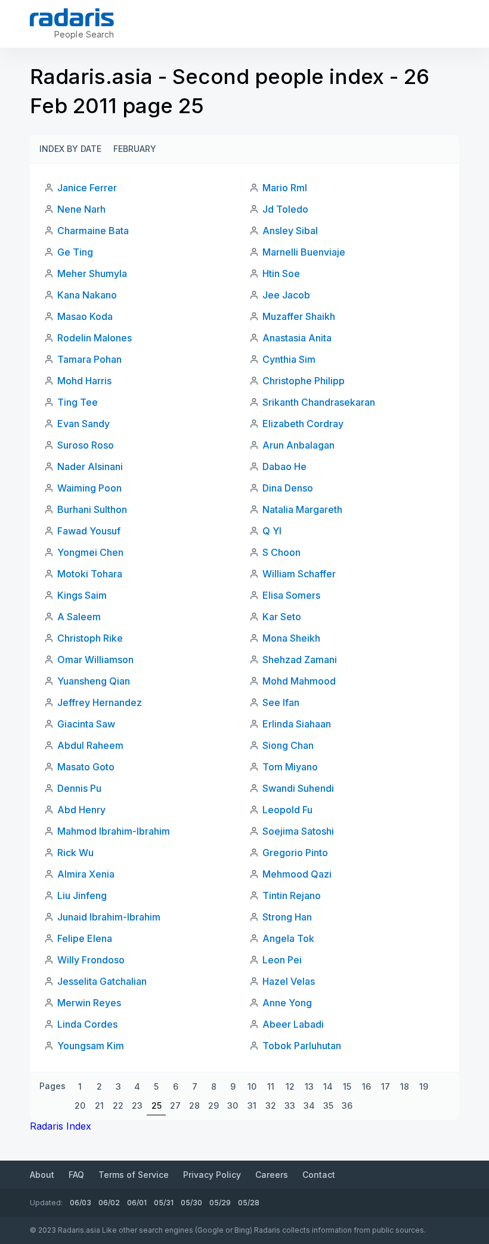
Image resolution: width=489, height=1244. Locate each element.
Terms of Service (133, 1175)
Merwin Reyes (89, 1003)
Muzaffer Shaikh (298, 316)
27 (175, 1105)
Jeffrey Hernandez (99, 702)
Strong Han (287, 917)
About (42, 1175)
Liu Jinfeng (82, 895)
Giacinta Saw (86, 724)
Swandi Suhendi (298, 788)
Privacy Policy (212, 1175)
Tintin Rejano (291, 895)
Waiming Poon (89, 488)
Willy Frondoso (91, 960)
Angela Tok (288, 938)
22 (118, 1105)
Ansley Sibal (290, 231)
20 (80, 1105)
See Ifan (280, 702)
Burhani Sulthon (92, 509)
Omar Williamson (95, 659)
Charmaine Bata (93, 231)
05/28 (248, 1202)
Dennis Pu (79, 788)
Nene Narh (81, 209)
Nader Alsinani (90, 466)
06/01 (137, 1202)
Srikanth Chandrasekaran (318, 402)
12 (290, 1086)
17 (385, 1086)
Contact (318, 1175)
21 (99, 1105)
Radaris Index (60, 1126)
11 (270, 1086)
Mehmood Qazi (297, 874)
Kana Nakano (87, 295)
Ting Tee (77, 402)
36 (347, 1105)
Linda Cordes (87, 1024)
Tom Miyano (290, 767)
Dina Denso (287, 488)
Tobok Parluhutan (301, 1046)
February (134, 149)
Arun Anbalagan (298, 445)
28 (194, 1105)
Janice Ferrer (87, 188)
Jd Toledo (285, 209)
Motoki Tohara (89, 574)
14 (328, 1086)
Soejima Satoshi (298, 831)
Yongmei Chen (90, 552)
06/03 (80, 1202)
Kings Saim (82, 595)
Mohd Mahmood (299, 681)
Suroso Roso (85, 445)
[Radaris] (72, 17)
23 (137, 1105)
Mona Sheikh (291, 638)
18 (404, 1086)
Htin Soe (281, 273)
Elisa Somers (291, 595)
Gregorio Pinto (295, 853)
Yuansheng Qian (93, 681)
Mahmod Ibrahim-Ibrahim (113, 831)
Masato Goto (85, 767)
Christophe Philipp (303, 381)
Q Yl (271, 531)
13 (309, 1086)
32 (270, 1105)
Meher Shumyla (92, 273)
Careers (271, 1175)
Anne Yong (287, 1003)
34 (309, 1105)
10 (251, 1086)
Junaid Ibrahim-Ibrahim (108, 917)
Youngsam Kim (90, 1046)
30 (232, 1105)
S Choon (281, 552)
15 (347, 1086)
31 (251, 1105)
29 (213, 1105)
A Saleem (79, 617)
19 (423, 1086)
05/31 (164, 1202)
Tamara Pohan (89, 359)
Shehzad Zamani (299, 659)
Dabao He (284, 466)
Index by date (70, 149)
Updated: (46, 1202)
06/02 (109, 1202)
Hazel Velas (288, 981)
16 (366, 1086)
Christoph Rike (90, 638)
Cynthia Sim (288, 359)
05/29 (220, 1202)
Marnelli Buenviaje (303, 252)
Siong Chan (288, 745)
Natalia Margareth (302, 509)
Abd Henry (81, 810)
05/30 (191, 1202)
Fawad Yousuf (88, 531)
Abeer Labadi (293, 1024)
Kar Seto (281, 617)
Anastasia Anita (297, 338)
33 (289, 1105)
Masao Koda (85, 316)
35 (328, 1105)
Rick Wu (75, 853)
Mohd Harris (84, 381)
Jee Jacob (286, 295)
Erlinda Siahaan (296, 724)
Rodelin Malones (94, 338)
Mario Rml (284, 188)
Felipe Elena (84, 938)
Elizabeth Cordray (302, 424)
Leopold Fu (287, 810)
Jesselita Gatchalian (102, 981)
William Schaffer (299, 574)
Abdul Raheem (90, 745)
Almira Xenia (85, 874)
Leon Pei (282, 960)
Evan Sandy (83, 424)
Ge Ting (75, 252)
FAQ (76, 1175)
